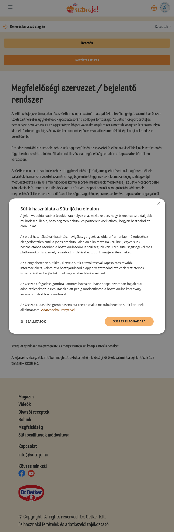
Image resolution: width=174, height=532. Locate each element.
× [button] (158, 203)
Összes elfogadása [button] (129, 321)
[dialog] (87, 266)
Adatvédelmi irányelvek (58, 310)
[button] (33, 321)
